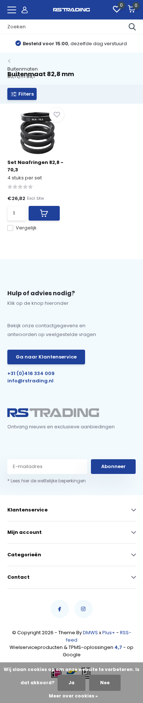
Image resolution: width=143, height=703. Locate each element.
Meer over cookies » (73, 696)
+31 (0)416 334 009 (31, 373)
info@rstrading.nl (30, 380)
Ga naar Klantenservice (46, 356)
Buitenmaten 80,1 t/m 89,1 (22, 72)
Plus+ (108, 632)
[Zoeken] (132, 27)
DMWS (90, 632)
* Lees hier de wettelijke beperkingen (46, 481)
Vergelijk (26, 227)
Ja (71, 682)
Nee (105, 682)
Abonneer (113, 466)
